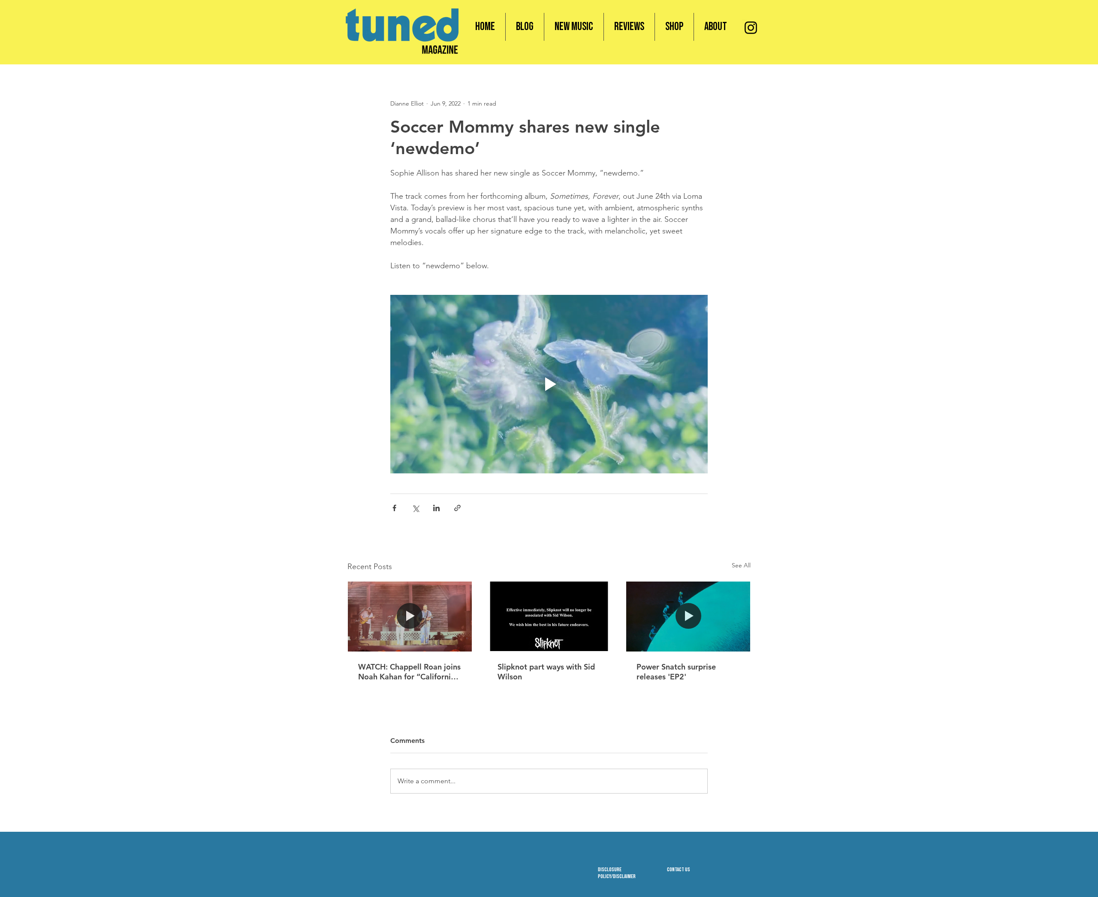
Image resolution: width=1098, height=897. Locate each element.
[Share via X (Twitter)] (415, 508)
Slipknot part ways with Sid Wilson (546, 672)
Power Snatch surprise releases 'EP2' (676, 672)
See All (741, 565)
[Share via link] (457, 508)
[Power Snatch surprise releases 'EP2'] (688, 616)
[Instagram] (750, 27)
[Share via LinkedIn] (436, 508)
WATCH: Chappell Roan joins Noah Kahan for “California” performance (409, 672)
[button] (674, 27)
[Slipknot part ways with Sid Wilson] (549, 616)
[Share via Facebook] (394, 508)
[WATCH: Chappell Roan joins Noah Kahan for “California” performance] (410, 616)
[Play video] (549, 384)
